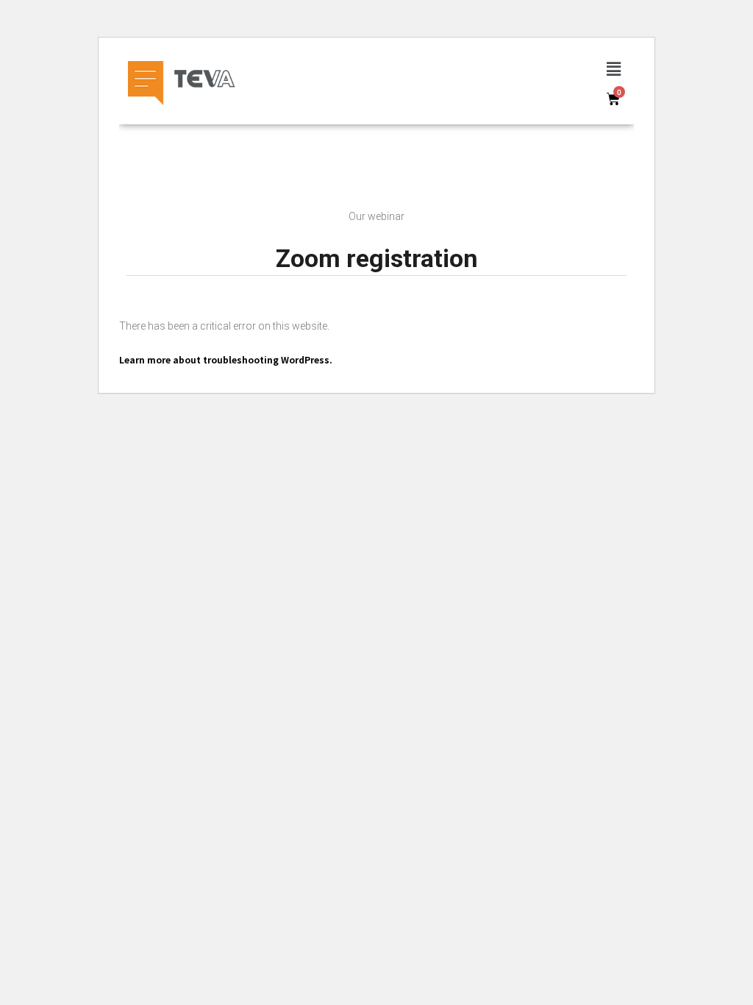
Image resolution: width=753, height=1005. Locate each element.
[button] (614, 69)
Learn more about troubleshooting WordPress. (225, 359)
